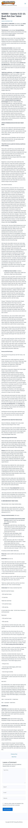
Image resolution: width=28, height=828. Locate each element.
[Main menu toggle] (25, 3)
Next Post (14, 756)
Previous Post (14, 754)
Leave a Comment (5, 21)
